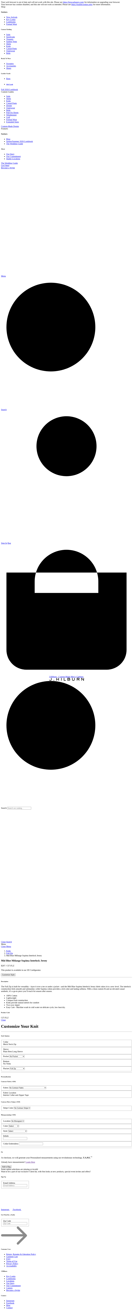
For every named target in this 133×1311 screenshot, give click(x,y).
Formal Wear (11, 24)
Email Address (9, 1183)
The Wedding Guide (14, 144)
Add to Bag (6, 1167)
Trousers (9, 39)
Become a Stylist (8, 168)
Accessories (11, 66)
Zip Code (7, 1221)
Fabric (5, 1088)
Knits (8, 46)
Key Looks (10, 19)
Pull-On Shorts (12, 112)
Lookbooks (11, 22)
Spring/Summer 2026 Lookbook (19, 141)
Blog (8, 139)
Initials (6, 1136)
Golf (8, 117)
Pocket (6, 1056)
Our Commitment (13, 156)
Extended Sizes (12, 122)
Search (4, 808)
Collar (5, 1042)
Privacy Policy (12, 1264)
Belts (8, 53)
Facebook (10, 1303)
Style (5, 1131)
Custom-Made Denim (10, 126)
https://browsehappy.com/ (73, 2)
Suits (8, 34)
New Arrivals (11, 17)
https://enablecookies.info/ (82, 4)
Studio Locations (13, 159)
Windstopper (11, 115)
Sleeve (6, 1049)
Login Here (30, 1162)
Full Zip (9, 953)
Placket (6, 1068)
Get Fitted (5, 165)
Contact (9, 1308)
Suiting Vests (11, 41)
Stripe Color (8, 1108)
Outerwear (10, 51)
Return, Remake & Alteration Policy (21, 1254)
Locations (10, 1281)
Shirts (8, 44)
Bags (8, 79)
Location (6, 1121)
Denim (9, 105)
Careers (9, 1288)
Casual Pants (11, 48)
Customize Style (8, 975)
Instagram (10, 1301)
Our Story (10, 154)
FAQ (8, 1259)
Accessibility (11, 1266)
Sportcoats (10, 37)
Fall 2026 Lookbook (9, 89)
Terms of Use (11, 1261)
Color (5, 1126)
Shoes (8, 68)
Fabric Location (9, 1093)
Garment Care (12, 1257)
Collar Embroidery (11, 1144)
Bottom (6, 1061)
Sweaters (10, 63)
